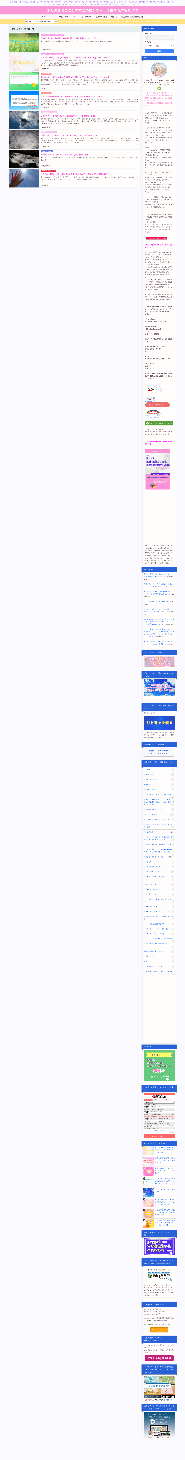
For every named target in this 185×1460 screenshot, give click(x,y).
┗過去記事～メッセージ (159, 966)
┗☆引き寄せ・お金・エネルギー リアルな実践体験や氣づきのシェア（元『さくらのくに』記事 (159, 802)
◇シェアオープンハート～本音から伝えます (52, 34)
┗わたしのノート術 (159, 862)
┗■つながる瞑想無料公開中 (159, 924)
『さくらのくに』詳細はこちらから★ (156, 238)
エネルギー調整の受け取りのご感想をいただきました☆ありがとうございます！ (71, 96)
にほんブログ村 (150, 401)
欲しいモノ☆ (159, 956)
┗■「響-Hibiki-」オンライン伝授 (159, 929)
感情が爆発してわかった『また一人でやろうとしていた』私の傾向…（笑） (70, 135)
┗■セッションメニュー (159, 889)
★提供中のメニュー (158, 884)
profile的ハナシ (158, 774)
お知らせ (158, 784)
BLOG (44, 17)
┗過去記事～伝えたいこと (48, 170)
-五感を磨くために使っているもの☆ (159, 819)
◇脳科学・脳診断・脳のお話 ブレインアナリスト (158, 878)
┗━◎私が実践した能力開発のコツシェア (158, 945)
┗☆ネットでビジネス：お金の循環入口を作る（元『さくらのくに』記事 (159, 838)
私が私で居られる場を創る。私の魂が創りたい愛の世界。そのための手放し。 (71, 38)
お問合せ (114, 17)
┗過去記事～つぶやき (159, 872)
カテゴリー (149, 42)
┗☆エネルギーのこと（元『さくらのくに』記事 (158, 826)
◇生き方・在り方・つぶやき (49, 112)
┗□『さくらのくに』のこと (159, 934)
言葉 (158, 961)
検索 (159, 51)
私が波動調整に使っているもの (158, 951)
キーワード (149, 33)
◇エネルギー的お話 (46, 151)
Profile (52, 17)
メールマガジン (158, 769)
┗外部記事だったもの (159, 867)
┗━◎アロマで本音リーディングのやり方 (160, 939)
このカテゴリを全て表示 (159, 1130)
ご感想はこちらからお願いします (132, 17)
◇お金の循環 (158, 832)
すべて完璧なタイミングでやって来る (157, 601)
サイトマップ (86, 17)
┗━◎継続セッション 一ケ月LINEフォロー (158, 918)
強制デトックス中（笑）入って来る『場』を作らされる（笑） (65, 154)
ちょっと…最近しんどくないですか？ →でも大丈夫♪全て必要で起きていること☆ (74, 57)
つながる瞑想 (63, 17)
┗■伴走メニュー (159, 906)
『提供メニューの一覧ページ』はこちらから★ (158, 752)
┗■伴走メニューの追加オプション (159, 911)
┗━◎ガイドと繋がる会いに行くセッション (159, 900)
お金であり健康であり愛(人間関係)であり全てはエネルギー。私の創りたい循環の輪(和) (74, 174)
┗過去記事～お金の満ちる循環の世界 (159, 844)
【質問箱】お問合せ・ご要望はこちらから (158, 972)
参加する (172, 1132)
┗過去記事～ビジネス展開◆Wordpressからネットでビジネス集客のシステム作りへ (159, 851)
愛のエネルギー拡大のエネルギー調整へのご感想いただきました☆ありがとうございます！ (76, 77)
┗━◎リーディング (159, 894)
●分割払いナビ (159, 789)
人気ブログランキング (152, 417)
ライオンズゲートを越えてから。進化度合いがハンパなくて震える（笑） (69, 116)
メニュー (75, 17)
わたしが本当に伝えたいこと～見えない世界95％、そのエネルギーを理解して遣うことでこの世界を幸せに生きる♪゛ (159, 621)
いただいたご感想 (101, 17)
